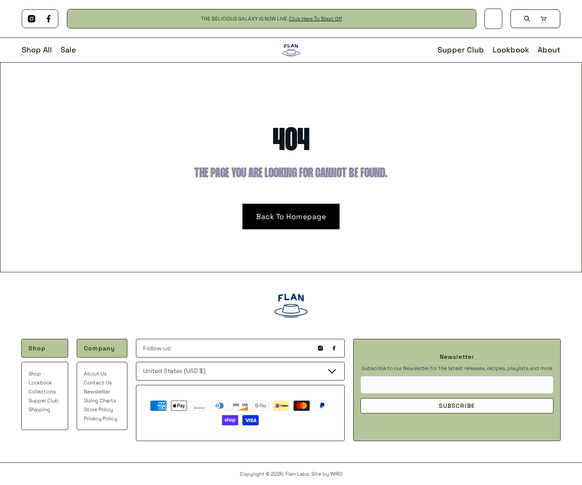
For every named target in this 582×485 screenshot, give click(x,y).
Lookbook (40, 382)
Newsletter (97, 391)
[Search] (527, 19)
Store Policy (98, 409)
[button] (543, 19)
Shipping (39, 409)
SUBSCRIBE (457, 406)
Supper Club (43, 400)
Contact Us (98, 382)
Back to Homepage (291, 216)
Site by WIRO (327, 474)
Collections (42, 391)
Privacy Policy (100, 418)
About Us (95, 373)
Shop (35, 373)
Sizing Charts (100, 400)
